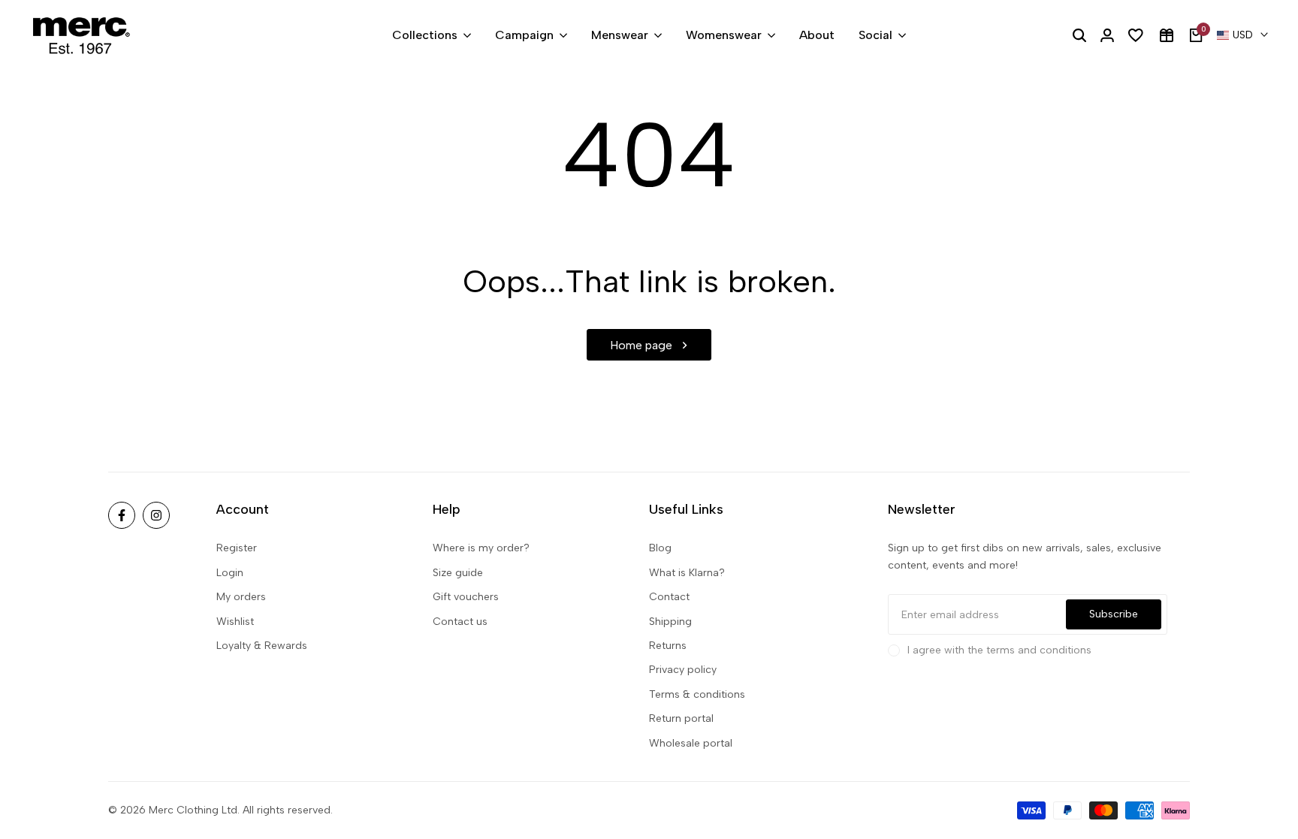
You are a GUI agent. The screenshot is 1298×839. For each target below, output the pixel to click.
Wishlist (235, 621)
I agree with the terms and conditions (999, 650)
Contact (669, 596)
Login (229, 572)
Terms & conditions (697, 694)
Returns (668, 645)
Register (236, 548)
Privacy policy (683, 669)
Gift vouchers (466, 596)
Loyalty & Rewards (261, 645)
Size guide (458, 572)
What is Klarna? (687, 572)
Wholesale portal (690, 743)
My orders (241, 596)
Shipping (670, 621)
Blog (660, 548)
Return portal (681, 718)
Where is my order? (481, 548)
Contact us (460, 621)
